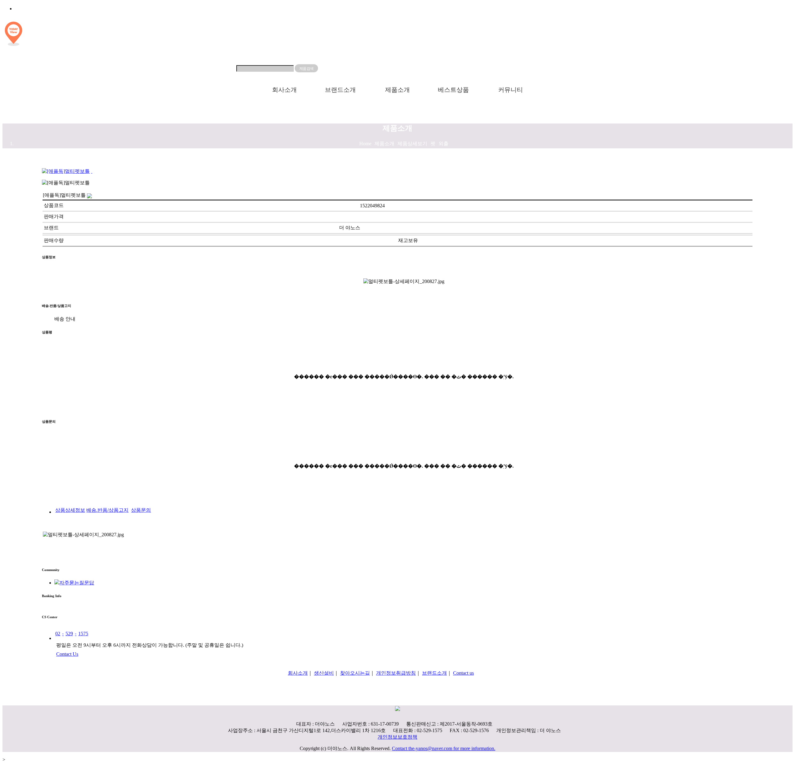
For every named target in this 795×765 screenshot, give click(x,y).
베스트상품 (453, 89)
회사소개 (284, 89)
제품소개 (397, 89)
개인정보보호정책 (397, 737)
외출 (443, 143)
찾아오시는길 (355, 673)
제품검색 (306, 68)
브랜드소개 (340, 89)
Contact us (463, 673)
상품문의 (141, 510)
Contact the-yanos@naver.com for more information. (443, 748)
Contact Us (67, 654)
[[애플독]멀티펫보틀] (91, 171)
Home (365, 143)
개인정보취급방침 (396, 673)
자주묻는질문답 (76, 582)
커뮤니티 (510, 89)
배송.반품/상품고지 (107, 510)
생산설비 (324, 673)
